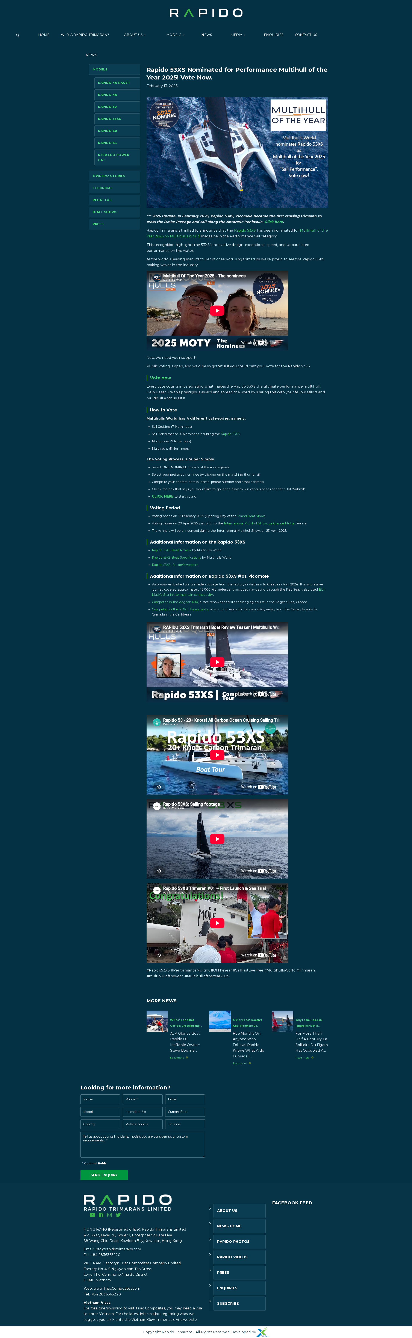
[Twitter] (118, 1214)
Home (43, 35)
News (206, 35)
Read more (177, 1057)
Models (174, 35)
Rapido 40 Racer (114, 83)
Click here (273, 222)
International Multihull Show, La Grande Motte (259, 523)
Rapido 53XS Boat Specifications (176, 557)
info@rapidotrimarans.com (118, 1249)
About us (134, 35)
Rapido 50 (107, 107)
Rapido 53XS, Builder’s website (175, 565)
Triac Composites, (150, 1308)
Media (237, 35)
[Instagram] (109, 1214)
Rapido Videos (232, 1257)
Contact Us (306, 35)
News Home (229, 1226)
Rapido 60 (107, 131)
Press (98, 224)
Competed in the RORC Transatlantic (180, 609)
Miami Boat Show (251, 516)
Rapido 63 (107, 143)
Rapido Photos (233, 1242)
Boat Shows (105, 212)
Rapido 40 (107, 95)
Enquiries (273, 35)
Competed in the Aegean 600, (175, 602)
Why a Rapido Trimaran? (85, 35)
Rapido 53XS (109, 119)
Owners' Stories (109, 176)
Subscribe (228, 1303)
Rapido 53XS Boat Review (172, 550)
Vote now (160, 378)
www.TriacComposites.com (117, 1288)
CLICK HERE (163, 496)
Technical (103, 188)
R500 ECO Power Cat (113, 157)
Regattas (102, 200)
